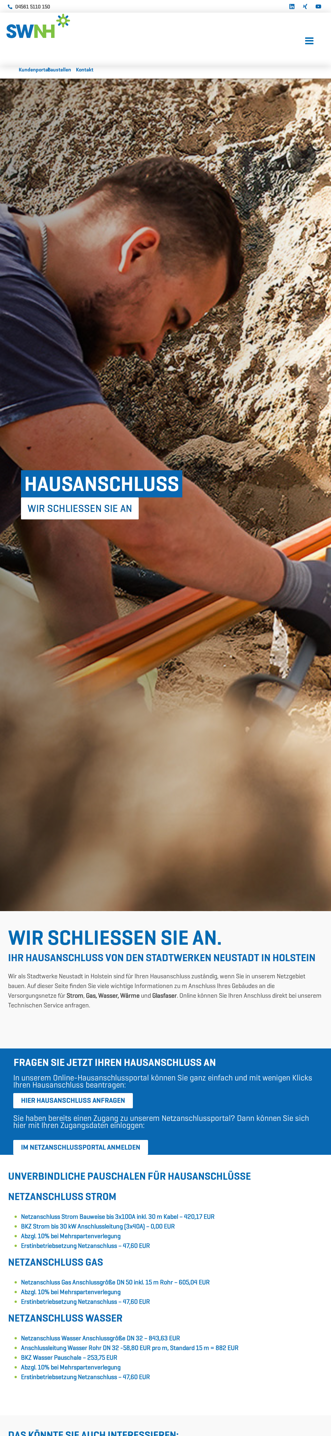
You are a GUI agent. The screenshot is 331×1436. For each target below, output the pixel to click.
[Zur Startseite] (54, 26)
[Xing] (305, 6)
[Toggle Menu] (309, 41)
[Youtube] (318, 6)
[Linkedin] (292, 6)
